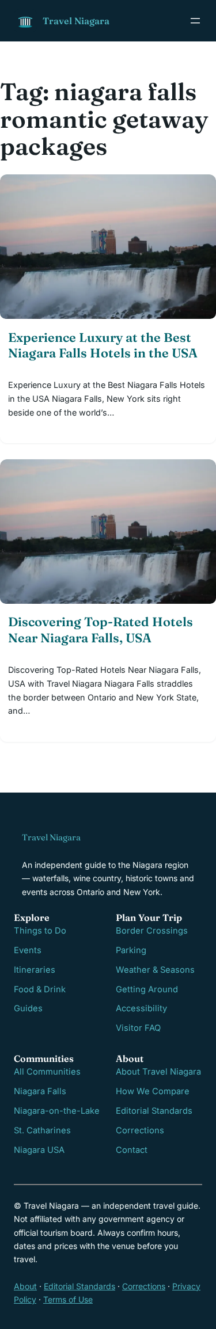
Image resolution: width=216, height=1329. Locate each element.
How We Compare (153, 1091)
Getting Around (147, 989)
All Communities (47, 1072)
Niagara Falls (40, 1091)
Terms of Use (68, 1299)
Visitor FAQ (138, 1028)
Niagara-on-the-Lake (57, 1111)
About (25, 1286)
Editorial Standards (154, 1111)
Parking (131, 950)
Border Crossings (152, 931)
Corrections (140, 1130)
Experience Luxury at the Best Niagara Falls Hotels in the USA (103, 345)
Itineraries (34, 970)
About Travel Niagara (158, 1072)
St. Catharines (42, 1130)
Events (27, 950)
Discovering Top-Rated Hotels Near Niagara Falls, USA (100, 629)
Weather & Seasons (155, 970)
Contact (131, 1150)
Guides (28, 1008)
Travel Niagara (76, 20)
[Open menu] (195, 21)
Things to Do (40, 931)
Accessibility (141, 1008)
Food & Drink (40, 989)
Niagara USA (39, 1150)
